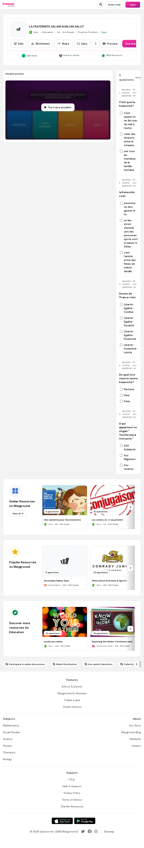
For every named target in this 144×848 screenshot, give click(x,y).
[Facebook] (90, 832)
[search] (101, 4)
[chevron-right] (130, 507)
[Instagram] (96, 832)
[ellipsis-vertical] (95, 43)
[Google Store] (84, 821)
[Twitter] (83, 832)
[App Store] (62, 821)
